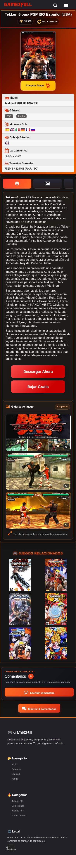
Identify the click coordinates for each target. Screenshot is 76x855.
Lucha (21, 116)
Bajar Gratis (38, 387)
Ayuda (15, 779)
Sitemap (16, 774)
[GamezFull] (18, 5)
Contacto (16, 769)
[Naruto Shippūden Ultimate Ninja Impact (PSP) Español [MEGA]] (56, 575)
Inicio (14, 764)
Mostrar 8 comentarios (41, 708)
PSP (8, 116)
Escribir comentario (42, 692)
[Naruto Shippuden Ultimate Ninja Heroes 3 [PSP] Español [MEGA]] (20, 643)
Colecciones (18, 806)
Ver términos (11, 848)
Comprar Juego (35, 85)
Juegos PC (17, 801)
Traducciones (18, 815)
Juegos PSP (18, 810)
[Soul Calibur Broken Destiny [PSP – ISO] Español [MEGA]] (20, 609)
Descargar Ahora (38, 372)
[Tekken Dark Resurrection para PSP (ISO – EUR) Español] (20, 575)
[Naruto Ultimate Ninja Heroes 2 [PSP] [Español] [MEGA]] (56, 609)
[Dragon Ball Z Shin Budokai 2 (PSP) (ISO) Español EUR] (56, 643)
